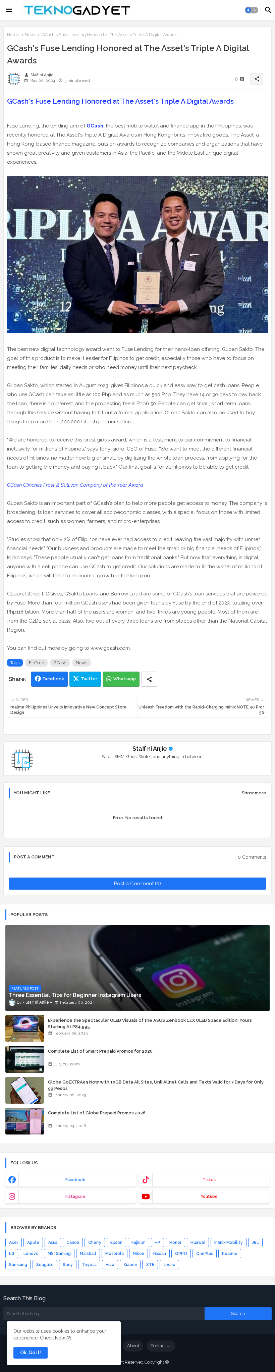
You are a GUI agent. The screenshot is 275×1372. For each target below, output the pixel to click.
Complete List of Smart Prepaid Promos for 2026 (100, 1051)
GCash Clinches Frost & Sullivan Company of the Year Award (75, 485)
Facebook (53, 678)
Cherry (94, 1242)
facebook (75, 1179)
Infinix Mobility (228, 1242)
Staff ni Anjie (149, 748)
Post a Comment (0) (137, 884)
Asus (52, 1242)
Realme (229, 1253)
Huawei (197, 1242)
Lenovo (31, 1253)
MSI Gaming (59, 1253)
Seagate (45, 1264)
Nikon (138, 1253)
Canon (72, 1242)
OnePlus (204, 1253)
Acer (13, 1242)
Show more (254, 792)
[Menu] (9, 10)
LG (11, 1253)
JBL (255, 1242)
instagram (75, 1196)
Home (13, 34)
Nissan (159, 1253)
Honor (175, 1242)
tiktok (209, 1179)
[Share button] (149, 679)
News (30, 34)
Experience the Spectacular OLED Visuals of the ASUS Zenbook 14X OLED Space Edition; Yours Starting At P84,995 (150, 1023)
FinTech (36, 662)
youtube (209, 1196)
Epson (116, 1242)
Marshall (88, 1253)
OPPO (181, 1253)
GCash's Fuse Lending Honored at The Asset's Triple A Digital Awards (120, 101)
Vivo (110, 1264)
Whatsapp (124, 678)
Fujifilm (138, 1242)
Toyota (89, 1264)
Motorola (114, 1253)
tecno (169, 1264)
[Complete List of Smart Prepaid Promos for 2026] (24, 1059)
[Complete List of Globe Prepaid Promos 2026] (24, 1121)
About (133, 1345)
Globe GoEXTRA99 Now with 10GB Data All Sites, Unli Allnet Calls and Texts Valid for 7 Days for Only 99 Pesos (156, 1085)
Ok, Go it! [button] (30, 1352)
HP (157, 1242)
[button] (251, 10)
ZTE (150, 1264)
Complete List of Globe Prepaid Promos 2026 (97, 1112)
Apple (33, 1242)
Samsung (18, 1264)
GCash (95, 126)
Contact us (161, 1345)
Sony (68, 1264)
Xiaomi (130, 1264)
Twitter (89, 678)
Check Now (52, 1337)
